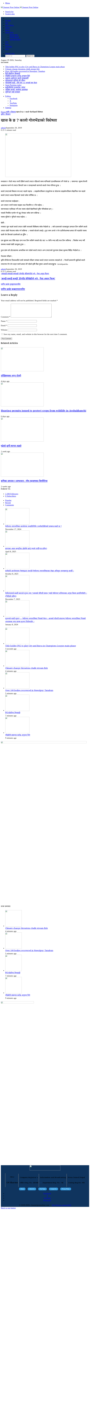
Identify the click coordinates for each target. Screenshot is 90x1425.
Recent (8, 503)
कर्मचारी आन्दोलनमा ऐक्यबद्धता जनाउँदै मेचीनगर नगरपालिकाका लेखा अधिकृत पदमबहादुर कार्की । (39, 571)
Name (4, 321)
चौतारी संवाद (14, 35)
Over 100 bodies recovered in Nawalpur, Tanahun (25, 71)
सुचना (7, 49)
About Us (31, 1189)
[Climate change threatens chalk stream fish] (17, 666)
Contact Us (53, 1189)
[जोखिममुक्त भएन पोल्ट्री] (22, 371)
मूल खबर (8, 21)
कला (6, 42)
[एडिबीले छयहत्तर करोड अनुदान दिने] (17, 733)
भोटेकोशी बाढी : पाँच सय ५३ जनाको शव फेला (21, 83)
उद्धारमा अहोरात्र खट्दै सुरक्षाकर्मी (16, 78)
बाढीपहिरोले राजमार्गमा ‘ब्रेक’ (15, 87)
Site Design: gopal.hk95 (61, 1205)
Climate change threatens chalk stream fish (22, 69)
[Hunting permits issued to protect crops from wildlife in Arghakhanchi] (22, 406)
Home (3, 112)
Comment (5, 317)
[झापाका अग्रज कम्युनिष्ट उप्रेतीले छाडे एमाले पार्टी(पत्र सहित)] (17, 546)
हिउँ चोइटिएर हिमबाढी (12, 73)
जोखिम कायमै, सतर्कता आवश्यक (16, 90)
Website (4, 330)
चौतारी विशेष (9, 33)
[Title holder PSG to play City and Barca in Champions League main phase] (17, 643)
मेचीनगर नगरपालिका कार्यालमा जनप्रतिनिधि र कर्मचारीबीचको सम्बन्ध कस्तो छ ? (33, 526)
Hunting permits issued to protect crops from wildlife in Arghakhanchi (43, 411)
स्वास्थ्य (7, 28)
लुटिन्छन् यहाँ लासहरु (12, 92)
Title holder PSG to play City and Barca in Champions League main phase (35, 67)
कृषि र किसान (9, 26)
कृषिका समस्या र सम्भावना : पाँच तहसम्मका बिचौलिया (24, 481)
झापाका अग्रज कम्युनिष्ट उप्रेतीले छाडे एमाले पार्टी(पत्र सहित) (26, 548)
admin (3, 128)
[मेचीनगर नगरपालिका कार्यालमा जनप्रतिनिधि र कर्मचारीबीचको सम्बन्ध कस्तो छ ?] (17, 524)
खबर (6, 23)
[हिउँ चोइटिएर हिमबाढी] (17, 710)
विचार (7, 44)
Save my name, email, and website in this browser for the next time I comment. (35, 334)
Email (4, 325)
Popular (8, 500)
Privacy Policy (65, 1189)
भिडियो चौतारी (14, 37)
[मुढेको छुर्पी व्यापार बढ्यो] (22, 441)
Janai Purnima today (13, 85)
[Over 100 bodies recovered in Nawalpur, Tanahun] (17, 688)
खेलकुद (7, 30)
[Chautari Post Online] (19, 7)
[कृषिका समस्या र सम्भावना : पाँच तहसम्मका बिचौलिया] (22, 476)
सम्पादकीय (8, 47)
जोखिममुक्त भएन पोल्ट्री (11, 376)
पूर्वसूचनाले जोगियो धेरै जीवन (15, 80)
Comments (9, 505)
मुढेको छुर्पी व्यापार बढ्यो (11, 446)
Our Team (42, 1189)
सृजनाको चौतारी (15, 40)
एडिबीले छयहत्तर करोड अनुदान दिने (17, 76)
